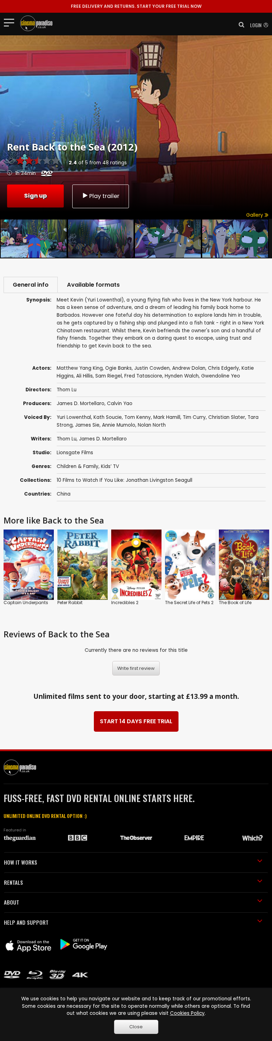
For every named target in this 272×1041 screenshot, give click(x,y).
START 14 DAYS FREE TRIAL (136, 721)
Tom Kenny (137, 417)
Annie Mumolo (118, 425)
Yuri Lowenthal (74, 417)
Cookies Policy (187, 1013)
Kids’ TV (110, 466)
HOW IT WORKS (20, 862)
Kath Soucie (108, 417)
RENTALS (13, 882)
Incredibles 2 (124, 603)
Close (136, 1027)
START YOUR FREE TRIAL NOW (136, 6)
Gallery (255, 215)
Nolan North (152, 425)
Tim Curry (194, 417)
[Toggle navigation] (11, 22)
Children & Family (77, 466)
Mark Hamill (166, 417)
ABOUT (11, 902)
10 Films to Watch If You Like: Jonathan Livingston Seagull (124, 480)
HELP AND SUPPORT (26, 922)
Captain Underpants (26, 603)
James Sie (87, 425)
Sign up (35, 196)
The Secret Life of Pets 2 (189, 603)
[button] (239, 24)
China (63, 494)
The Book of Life (235, 603)
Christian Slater (226, 417)
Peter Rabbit (70, 603)
